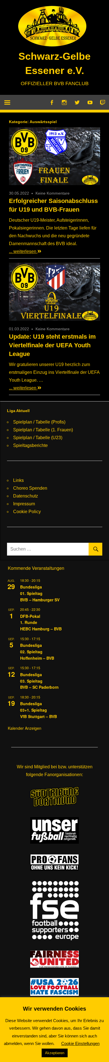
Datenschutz (25, 496)
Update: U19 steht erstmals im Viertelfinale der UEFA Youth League (52, 345)
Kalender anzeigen (24, 728)
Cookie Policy (27, 511)
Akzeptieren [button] (54, 1053)
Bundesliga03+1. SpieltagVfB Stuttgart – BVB (38, 710)
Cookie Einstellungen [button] (80, 1043)
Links (18, 480)
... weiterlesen (23, 251)
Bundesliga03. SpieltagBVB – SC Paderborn (39, 681)
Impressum (24, 503)
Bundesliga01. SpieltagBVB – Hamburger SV (40, 593)
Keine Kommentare (52, 193)
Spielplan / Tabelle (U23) (37, 437)
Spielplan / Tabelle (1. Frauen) (43, 429)
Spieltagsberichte (30, 445)
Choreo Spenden (30, 488)
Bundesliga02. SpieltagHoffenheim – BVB (37, 651)
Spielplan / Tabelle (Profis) (39, 422)
